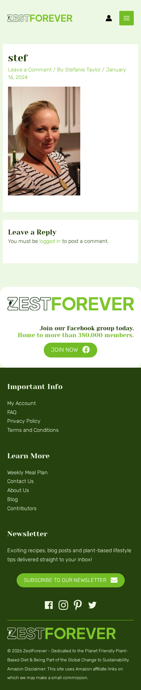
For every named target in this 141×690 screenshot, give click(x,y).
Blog (12, 499)
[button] (70, 350)
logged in (50, 241)
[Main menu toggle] (126, 18)
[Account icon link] (109, 18)
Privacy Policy (23, 421)
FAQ (12, 412)
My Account (21, 403)
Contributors (22, 508)
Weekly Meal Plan (27, 472)
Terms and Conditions (33, 430)
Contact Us (20, 481)
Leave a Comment (30, 69)
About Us (18, 490)
